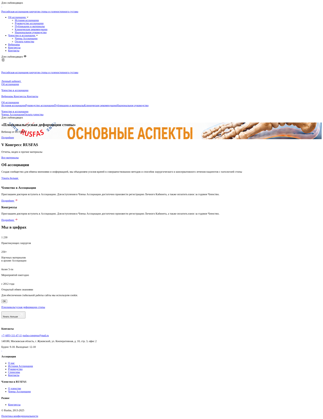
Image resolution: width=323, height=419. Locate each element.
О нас (11, 363)
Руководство (15, 369)
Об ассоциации (17, 17)
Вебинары (14, 44)
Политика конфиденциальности (19, 416)
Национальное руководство (31, 32)
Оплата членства (24, 41)
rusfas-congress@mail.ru (36, 335)
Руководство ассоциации (29, 23)
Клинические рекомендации (31, 29)
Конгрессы (14, 47)
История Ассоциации (20, 366)
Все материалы (10, 157)
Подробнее (7, 137)
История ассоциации (27, 20)
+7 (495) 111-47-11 (11, 335)
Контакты (13, 50)
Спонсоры (14, 372)
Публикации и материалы (30, 26)
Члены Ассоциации (26, 38)
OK (4, 301)
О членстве (14, 388)
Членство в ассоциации (22, 35)
